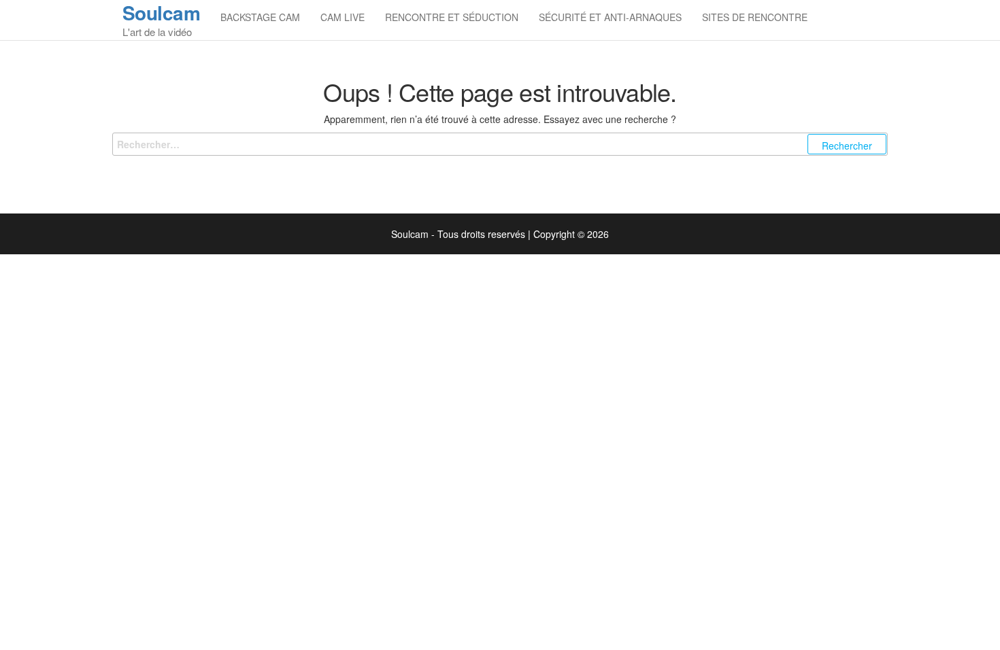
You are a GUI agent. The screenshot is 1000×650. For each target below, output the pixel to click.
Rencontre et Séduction (451, 17)
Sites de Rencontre (754, 17)
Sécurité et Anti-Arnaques (610, 17)
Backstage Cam (260, 17)
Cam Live (342, 17)
